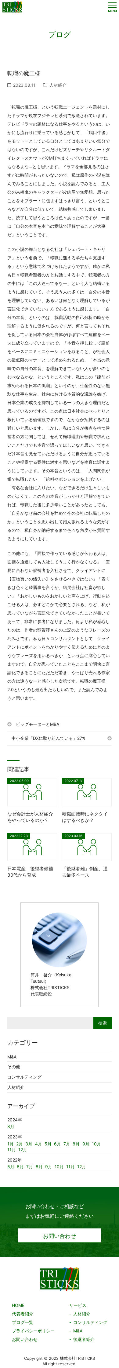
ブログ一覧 (22, 1322)
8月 (39, 1166)
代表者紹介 (22, 1313)
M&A (11, 1056)
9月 (48, 1166)
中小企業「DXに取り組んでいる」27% (48, 738)
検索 (102, 1022)
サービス (77, 1305)
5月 (10, 1166)
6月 (20, 1166)
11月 (70, 1166)
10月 (59, 1166)
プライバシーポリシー (33, 1330)
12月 (81, 1166)
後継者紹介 (84, 1339)
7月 (29, 1166)
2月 (19, 1143)
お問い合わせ (59, 1235)
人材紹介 (58, 85)
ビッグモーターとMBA (37, 724)
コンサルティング (24, 1076)
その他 (13, 1066)
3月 (28, 1143)
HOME (18, 1305)
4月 (38, 1143)
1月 (10, 1143)
